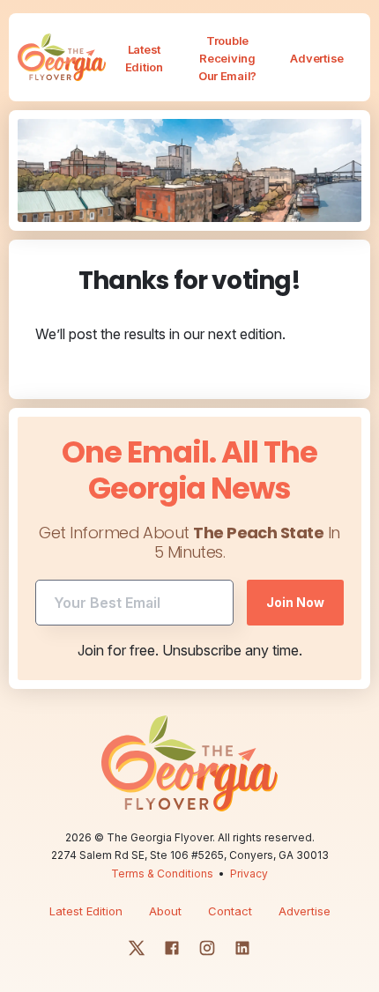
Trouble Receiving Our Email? (227, 58)
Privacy (249, 873)
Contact (230, 911)
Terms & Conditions (162, 873)
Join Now (295, 602)
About (165, 911)
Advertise (317, 58)
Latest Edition (144, 58)
